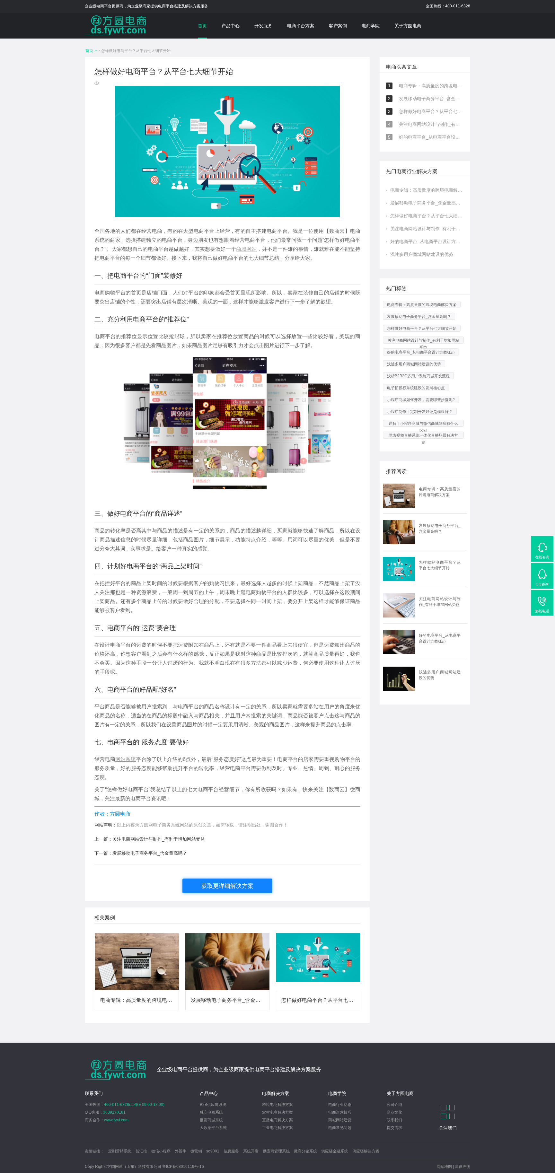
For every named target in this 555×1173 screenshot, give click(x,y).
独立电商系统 (211, 1112)
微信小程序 (161, 1151)
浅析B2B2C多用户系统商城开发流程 (418, 376)
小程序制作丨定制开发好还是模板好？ (420, 411)
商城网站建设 (339, 1120)
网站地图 (444, 1166)
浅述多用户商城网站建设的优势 (414, 364)
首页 (89, 50)
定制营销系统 (119, 1151)
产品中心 (209, 1093)
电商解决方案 (275, 1093)
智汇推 (141, 1151)
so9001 (212, 1151)
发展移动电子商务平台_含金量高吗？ (149, 853)
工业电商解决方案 (277, 1127)
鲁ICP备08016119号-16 (183, 1166)
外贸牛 (180, 1151)
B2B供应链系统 (213, 1104)
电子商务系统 (166, 824)
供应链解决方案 (365, 1151)
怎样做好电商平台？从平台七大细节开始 (327, 1000)
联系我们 (394, 1120)
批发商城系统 (211, 1120)
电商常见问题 (339, 1127)
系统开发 (251, 1151)
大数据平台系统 (213, 1127)
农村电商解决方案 (277, 1112)
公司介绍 (394, 1104)
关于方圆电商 (400, 1093)
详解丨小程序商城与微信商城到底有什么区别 (423, 424)
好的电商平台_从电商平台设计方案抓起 (421, 352)
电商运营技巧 (339, 1112)
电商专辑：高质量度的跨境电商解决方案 (146, 1000)
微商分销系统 (305, 1151)
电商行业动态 (339, 1104)
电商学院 (337, 1093)
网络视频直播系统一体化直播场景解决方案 (423, 436)
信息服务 (231, 1151)
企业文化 (394, 1112)
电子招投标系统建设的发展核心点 (416, 388)
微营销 (196, 1151)
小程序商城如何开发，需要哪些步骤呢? (421, 400)
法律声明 (462, 1166)
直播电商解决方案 (277, 1120)
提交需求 (394, 1127)
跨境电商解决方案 (277, 1104)
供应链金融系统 (334, 1151)
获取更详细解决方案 (227, 886)
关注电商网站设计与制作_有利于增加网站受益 (158, 839)
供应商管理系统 (276, 1151)
